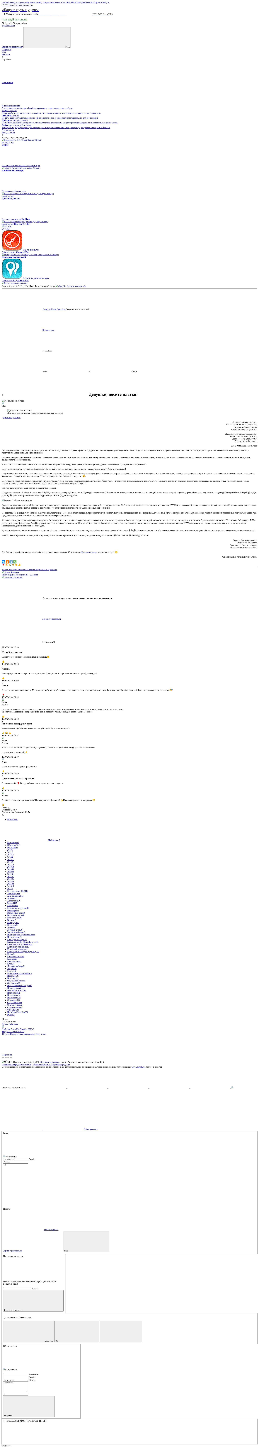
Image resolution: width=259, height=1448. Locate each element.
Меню (5, 1019)
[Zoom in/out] (11, 1057)
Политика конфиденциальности (16, 1064)
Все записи (12, 819)
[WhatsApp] (14, 561)
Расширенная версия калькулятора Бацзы (21, 165)
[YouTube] (169, 1087)
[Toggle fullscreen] (8, 1057)
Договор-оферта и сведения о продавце (51, 1064)
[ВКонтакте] (3, 561)
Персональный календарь (13, 191)
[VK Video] (87, 1087)
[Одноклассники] (7, 561)
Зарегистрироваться (51, 619)
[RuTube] (46, 1087)
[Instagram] (232, 1087)
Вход (67, 47)
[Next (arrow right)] (6, 1060)
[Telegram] (11, 561)
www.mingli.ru (138, 1067)
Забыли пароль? (51, 1229)
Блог (45, 309)
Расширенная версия (16, 219)
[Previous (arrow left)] (3, 1060)
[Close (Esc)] (3, 1057)
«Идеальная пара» (88, 552)
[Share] (6, 1057)
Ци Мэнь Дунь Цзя (56, 309)
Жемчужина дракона (49, 1062)
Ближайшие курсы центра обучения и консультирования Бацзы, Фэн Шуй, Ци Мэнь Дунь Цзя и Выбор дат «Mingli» (55, 2)
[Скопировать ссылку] (157, 371)
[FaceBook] (128, 1087)
